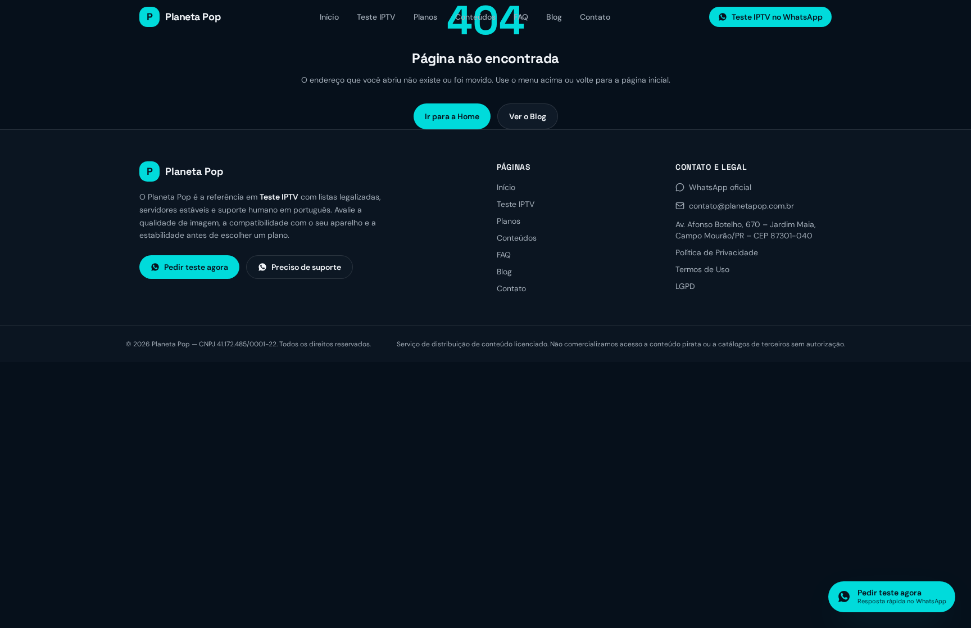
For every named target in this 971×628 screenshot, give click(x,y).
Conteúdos (475, 17)
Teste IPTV (376, 17)
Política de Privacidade (716, 252)
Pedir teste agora (196, 267)
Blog (554, 17)
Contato (595, 17)
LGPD (685, 286)
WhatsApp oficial (720, 187)
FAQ (521, 17)
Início (329, 17)
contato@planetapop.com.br (741, 206)
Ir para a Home (452, 116)
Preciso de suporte (306, 267)
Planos (425, 17)
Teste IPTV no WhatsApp (777, 17)
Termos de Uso (702, 269)
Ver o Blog (527, 116)
